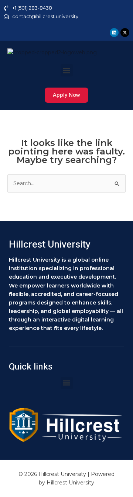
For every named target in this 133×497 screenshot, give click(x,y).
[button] (67, 70)
